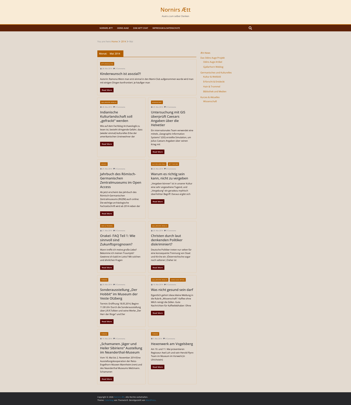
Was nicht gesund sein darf (172, 289)
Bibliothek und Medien (214, 91)
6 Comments (171, 169)
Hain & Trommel (107, 226)
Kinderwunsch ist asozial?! (120, 73)
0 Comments (120, 107)
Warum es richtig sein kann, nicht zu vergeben (169, 176)
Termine (104, 280)
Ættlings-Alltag (107, 64)
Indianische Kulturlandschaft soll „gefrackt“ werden (116, 116)
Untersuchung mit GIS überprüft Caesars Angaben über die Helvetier (168, 118)
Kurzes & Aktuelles (210, 97)
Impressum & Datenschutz (166, 28)
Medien (104, 164)
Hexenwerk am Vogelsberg (172, 343)
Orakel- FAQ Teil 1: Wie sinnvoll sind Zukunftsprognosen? (117, 239)
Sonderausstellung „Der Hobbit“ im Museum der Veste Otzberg (119, 293)
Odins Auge (123, 28)
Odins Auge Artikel (178, 280)
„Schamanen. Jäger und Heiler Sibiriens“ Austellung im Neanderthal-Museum (121, 347)
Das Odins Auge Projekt (212, 57)
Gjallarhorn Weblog (108, 102)
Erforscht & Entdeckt (214, 81)
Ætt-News (205, 52)
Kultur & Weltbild (158, 164)
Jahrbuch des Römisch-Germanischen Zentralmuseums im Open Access (120, 180)
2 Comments (120, 68)
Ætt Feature (173, 164)
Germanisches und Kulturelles (216, 72)
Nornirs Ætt (175, 9)
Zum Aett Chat (140, 28)
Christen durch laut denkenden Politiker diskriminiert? (166, 239)
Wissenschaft (157, 102)
